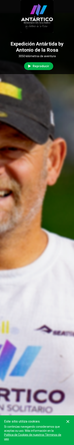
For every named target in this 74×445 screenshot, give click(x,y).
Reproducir (41, 66)
